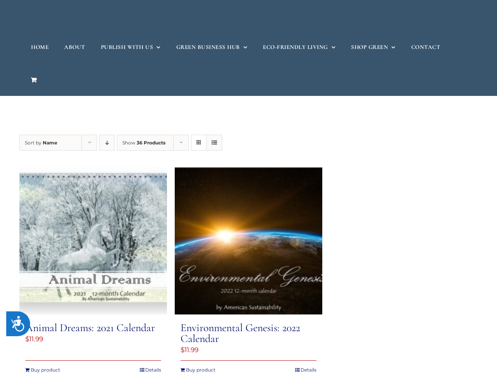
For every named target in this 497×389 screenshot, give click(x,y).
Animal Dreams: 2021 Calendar (90, 327)
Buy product (45, 370)
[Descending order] (107, 143)
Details (153, 370)
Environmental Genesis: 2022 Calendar (240, 333)
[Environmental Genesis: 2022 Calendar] (248, 240)
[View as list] (214, 142)
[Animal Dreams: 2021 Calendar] (93, 240)
